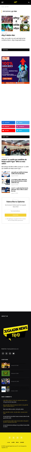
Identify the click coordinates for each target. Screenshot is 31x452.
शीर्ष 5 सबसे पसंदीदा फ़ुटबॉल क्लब (17, 371)
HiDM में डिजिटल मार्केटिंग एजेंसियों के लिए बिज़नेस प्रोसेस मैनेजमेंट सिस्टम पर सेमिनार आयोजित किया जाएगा (19, 181)
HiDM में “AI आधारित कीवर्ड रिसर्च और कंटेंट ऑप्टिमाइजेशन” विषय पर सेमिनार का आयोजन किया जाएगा (19, 190)
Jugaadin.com (5, 447)
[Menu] (2, 2)
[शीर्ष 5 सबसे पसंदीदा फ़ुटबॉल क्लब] (6, 373)
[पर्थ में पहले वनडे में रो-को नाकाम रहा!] (6, 381)
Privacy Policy (15, 220)
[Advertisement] (15, 102)
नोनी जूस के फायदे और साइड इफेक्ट (9, 402)
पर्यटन (3, 30)
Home (3, 6)
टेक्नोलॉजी (22, 442)
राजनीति (13, 442)
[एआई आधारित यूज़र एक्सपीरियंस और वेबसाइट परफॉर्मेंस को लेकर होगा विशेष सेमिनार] (6, 174)
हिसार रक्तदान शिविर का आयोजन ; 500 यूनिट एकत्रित (13, 409)
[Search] (28, 2)
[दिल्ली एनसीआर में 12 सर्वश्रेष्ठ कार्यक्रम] (6, 365)
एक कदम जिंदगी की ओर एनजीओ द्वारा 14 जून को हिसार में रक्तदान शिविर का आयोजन (16, 426)
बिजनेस (17, 442)
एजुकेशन (3, 154)
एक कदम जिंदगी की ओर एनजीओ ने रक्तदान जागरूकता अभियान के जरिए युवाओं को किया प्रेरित (16, 417)
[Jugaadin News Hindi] (15, 2)
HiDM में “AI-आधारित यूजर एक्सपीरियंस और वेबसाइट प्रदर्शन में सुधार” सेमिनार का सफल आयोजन (14, 162)
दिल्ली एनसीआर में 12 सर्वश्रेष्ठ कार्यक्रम (18, 363)
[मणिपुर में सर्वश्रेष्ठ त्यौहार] (15, 23)
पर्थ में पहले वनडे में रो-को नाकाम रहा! (17, 379)
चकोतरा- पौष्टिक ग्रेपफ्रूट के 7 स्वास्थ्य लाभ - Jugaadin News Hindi (15, 400)
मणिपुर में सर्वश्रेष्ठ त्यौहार (8, 35)
